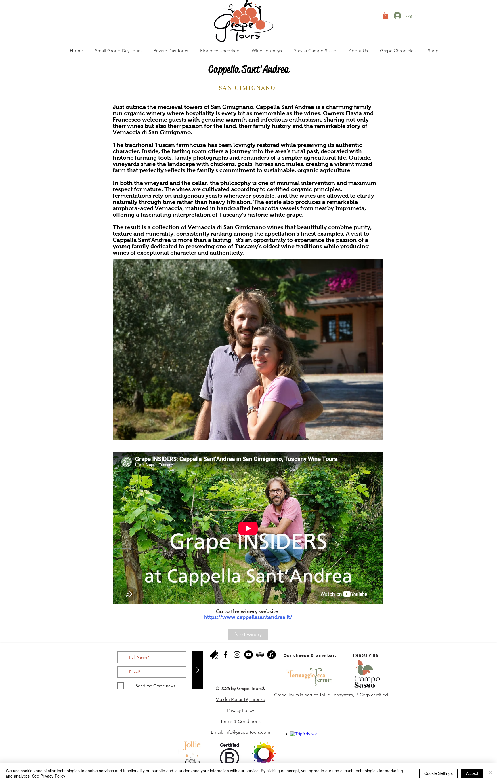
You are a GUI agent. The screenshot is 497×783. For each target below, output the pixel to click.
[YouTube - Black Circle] (248, 654)
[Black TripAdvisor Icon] (260, 654)
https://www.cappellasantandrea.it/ (248, 617)
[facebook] (225, 654)
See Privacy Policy (48, 776)
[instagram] (237, 654)
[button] (386, 15)
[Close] (490, 773)
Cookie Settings (438, 773)
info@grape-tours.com (247, 732)
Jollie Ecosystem (336, 694)
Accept (472, 773)
